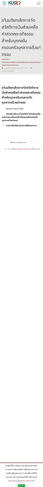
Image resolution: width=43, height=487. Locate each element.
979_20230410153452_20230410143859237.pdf (24, 149)
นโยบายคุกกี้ (30, 480)
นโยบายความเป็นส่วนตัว (16, 480)
